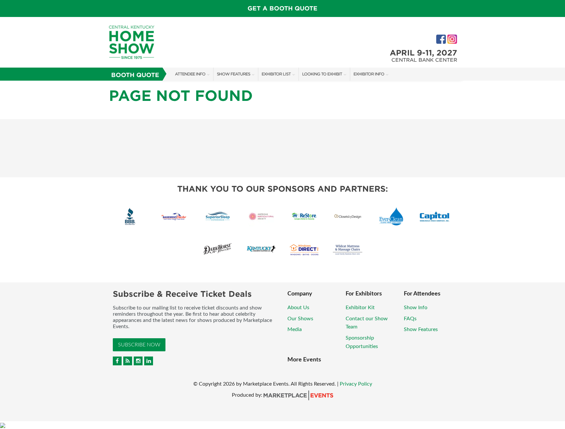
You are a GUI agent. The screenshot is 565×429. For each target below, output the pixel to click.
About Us (298, 307)
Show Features (233, 74)
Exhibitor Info (368, 74)
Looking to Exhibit (322, 74)
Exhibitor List (276, 74)
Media (294, 329)
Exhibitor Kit (360, 307)
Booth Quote (135, 75)
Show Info (415, 307)
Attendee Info (190, 74)
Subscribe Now (139, 344)
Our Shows (300, 318)
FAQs (410, 318)
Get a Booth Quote (282, 8)
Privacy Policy (356, 384)
